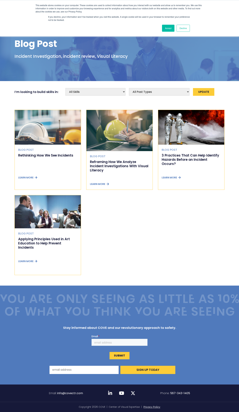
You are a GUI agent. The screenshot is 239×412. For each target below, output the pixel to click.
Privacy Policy (151, 407)
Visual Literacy (112, 56)
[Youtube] (121, 393)
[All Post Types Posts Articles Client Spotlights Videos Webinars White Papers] (159, 92)
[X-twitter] (133, 393)
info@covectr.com (70, 393)
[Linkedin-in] (110, 393)
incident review (79, 56)
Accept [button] (168, 28)
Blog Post (36, 43)
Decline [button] (183, 28)
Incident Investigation (38, 56)
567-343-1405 (180, 393)
